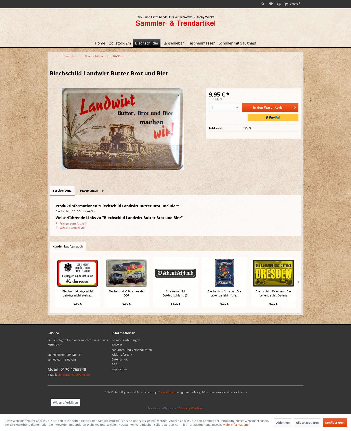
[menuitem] (262, 4)
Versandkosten (166, 392)
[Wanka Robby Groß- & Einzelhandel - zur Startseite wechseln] (175, 21)
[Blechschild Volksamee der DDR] (126, 273)
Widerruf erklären (65, 402)
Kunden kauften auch (68, 246)
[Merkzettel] (271, 4)
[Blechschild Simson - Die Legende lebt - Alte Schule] (224, 273)
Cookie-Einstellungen (126, 340)
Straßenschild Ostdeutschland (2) (175, 293)
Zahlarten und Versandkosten (132, 350)
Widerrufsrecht (122, 354)
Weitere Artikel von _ (73, 228)
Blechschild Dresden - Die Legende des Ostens (273, 293)
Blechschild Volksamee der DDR (126, 293)
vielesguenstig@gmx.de (74, 375)
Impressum (119, 369)
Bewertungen (91, 190)
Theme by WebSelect (191, 408)
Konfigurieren (334, 422)
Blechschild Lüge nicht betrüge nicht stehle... (77, 293)
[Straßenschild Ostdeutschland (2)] (175, 273)
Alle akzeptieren (307, 422)
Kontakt (117, 345)
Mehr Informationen (236, 425)
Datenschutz (120, 359)
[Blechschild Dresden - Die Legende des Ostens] (273, 273)
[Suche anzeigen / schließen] (262, 4)
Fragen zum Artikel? (73, 223)
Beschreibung (62, 190)
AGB (114, 364)
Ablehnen (283, 422)
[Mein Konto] (279, 4)
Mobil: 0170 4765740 (67, 369)
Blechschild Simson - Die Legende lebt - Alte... (224, 293)
